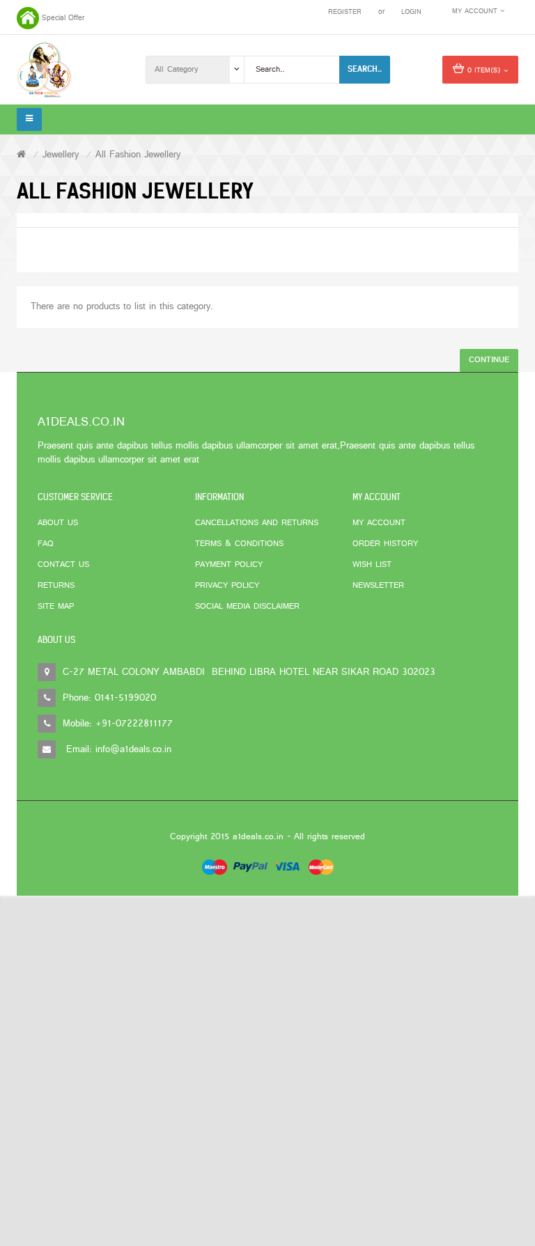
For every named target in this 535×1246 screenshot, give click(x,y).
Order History (385, 544)
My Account (378, 523)
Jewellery (60, 155)
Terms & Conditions (239, 544)
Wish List (371, 565)
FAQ (46, 544)
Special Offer (63, 18)
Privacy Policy (227, 586)
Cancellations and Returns (256, 523)
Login (411, 12)
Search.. (365, 69)
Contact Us (63, 565)
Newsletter (378, 586)
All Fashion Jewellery (137, 155)
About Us (58, 523)
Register (345, 12)
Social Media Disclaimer (247, 607)
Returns (56, 586)
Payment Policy (229, 565)
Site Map (56, 607)
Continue (489, 360)
